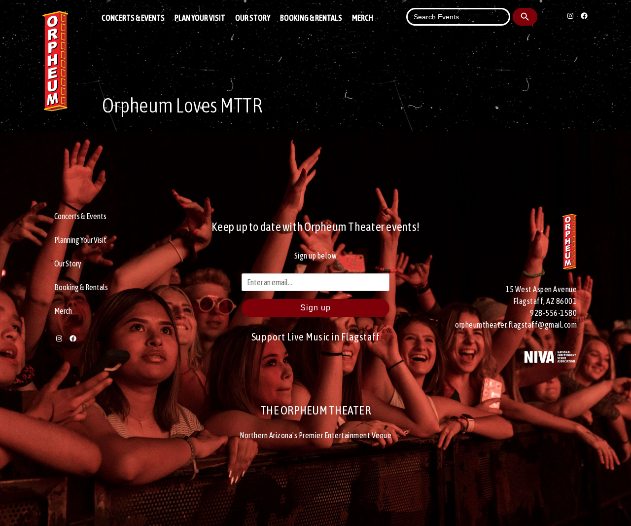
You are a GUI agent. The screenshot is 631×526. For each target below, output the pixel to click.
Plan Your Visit (200, 17)
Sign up (315, 307)
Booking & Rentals (311, 17)
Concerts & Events (133, 17)
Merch (362, 17)
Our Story (252, 17)
